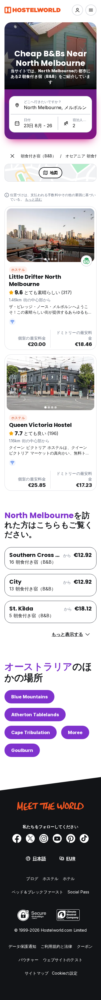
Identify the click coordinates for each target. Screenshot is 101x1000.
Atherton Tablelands (35, 714)
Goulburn (22, 750)
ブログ (32, 878)
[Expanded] (12, 156)
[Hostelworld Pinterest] (70, 838)
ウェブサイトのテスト (62, 959)
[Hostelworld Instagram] (43, 838)
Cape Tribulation (30, 732)
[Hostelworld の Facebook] (16, 838)
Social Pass (78, 892)
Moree (75, 732)
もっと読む (33, 199)
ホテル (69, 878)
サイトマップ (37, 973)
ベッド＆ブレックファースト (37, 892)
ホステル (18, 270)
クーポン (85, 946)
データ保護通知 (22, 946)
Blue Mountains (29, 696)
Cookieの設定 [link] (64, 973)
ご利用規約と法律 (56, 946)
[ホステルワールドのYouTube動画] (57, 838)
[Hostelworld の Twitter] (30, 838)
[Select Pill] (77, 10)
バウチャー (28, 959)
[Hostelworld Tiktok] (84, 838)
